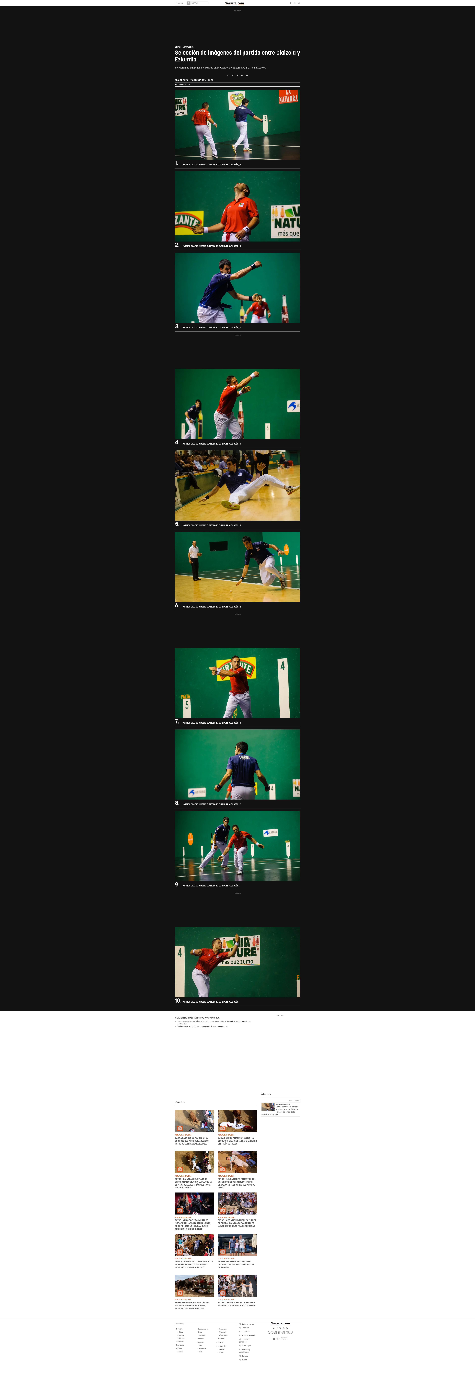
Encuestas (201, 1335)
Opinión (179, 1349)
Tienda (244, 1360)
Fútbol (200, 1346)
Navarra (179, 1329)
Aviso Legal (246, 1346)
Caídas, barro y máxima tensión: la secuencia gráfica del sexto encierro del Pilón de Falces (237, 1141)
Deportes (200, 1343)
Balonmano (223, 1329)
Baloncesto (202, 1349)
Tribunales (181, 1338)
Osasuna (200, 1339)
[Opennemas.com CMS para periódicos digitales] (280, 1335)
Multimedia (221, 1346)
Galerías (180, 1102)
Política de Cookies (249, 1335)
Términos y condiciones (206, 1017)
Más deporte (223, 1335)
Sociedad (181, 1341)
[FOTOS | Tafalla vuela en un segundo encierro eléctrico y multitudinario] (237, 1286)
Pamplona (180, 1345)
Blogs (200, 1332)
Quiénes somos (248, 1324)
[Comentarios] (247, 75)
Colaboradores (203, 1329)
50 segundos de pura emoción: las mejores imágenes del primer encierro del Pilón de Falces (192, 1306)
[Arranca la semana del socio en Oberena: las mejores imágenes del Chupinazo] (237, 1245)
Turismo (245, 1356)
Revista (220, 1343)
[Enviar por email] (242, 75)
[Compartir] (227, 75)
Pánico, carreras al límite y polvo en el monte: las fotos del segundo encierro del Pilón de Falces (194, 1265)
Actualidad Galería (283, 1104)
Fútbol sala (222, 1332)
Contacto (245, 1328)
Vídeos (221, 1352)
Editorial (180, 1352)
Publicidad (246, 1332)
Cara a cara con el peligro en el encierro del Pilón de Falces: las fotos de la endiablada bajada (192, 1141)
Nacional (220, 1339)
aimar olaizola (185, 84)
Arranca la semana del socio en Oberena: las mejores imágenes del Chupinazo (236, 1265)
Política (180, 1332)
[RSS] (287, 1328)
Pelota (200, 1352)
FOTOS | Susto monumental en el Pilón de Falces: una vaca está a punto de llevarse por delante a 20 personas (237, 1223)
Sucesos (181, 1335)
